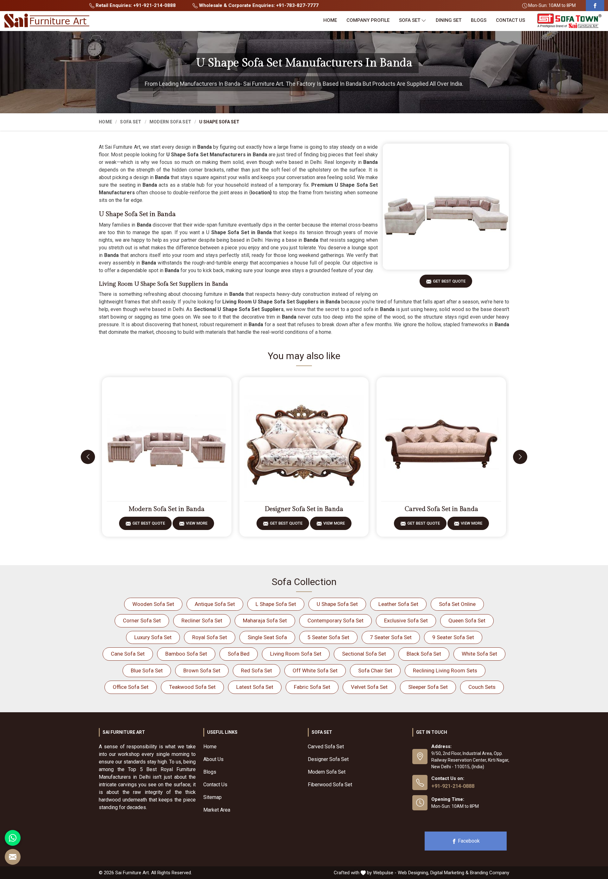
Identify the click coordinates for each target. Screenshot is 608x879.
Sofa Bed (239, 654)
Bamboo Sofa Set (186, 654)
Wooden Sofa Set (153, 604)
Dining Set (448, 20)
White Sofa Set (479, 654)
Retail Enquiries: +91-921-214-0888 (135, 5)
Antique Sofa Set (215, 604)
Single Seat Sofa (267, 637)
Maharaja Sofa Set (265, 620)
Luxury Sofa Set (153, 637)
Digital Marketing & (449, 873)
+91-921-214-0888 (452, 786)
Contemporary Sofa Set (335, 620)
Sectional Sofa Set (364, 654)
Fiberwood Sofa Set (330, 785)
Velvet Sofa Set (369, 687)
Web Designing (413, 873)
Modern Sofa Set (170, 121)
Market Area (216, 810)
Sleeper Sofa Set (428, 687)
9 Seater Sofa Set (453, 637)
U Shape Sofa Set (337, 604)
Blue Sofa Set (147, 670)
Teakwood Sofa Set (192, 687)
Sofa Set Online (457, 604)
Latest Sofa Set (254, 687)
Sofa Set (409, 20)
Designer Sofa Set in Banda (304, 509)
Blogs (478, 20)
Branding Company (489, 873)
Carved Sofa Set (326, 747)
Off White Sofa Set (315, 670)
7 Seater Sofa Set (391, 637)
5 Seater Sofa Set (328, 637)
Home (330, 20)
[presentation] (88, 457)
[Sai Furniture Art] (46, 21)
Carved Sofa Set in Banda (441, 509)
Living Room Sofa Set (295, 654)
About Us (213, 759)
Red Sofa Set (256, 670)
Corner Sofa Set (142, 620)
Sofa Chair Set (375, 670)
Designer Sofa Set (328, 759)
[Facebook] (595, 5)
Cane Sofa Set (128, 654)
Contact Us (510, 20)
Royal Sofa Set (209, 637)
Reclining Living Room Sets (445, 670)
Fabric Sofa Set (312, 687)
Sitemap (212, 797)
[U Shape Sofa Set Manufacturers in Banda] (446, 206)
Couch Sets (482, 687)
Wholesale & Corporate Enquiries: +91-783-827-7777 (258, 5)
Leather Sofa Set (398, 604)
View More (196, 523)
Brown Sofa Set (201, 670)
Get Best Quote (449, 281)
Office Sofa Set (131, 687)
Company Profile (368, 20)
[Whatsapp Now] (13, 838)
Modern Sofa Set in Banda (167, 509)
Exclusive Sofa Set (406, 620)
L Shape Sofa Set (276, 604)
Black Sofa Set (424, 654)
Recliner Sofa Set (201, 620)
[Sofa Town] (569, 21)
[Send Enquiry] (13, 857)
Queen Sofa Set (466, 620)
